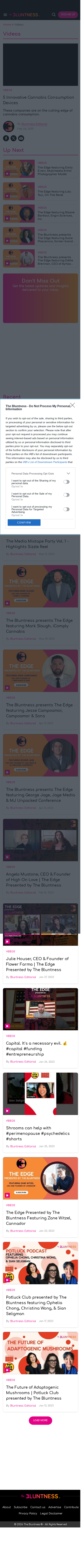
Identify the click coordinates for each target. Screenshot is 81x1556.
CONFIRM (24, 522)
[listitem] (40, 473)
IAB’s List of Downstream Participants (45, 462)
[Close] (73, 406)
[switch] (66, 482)
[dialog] (40, 466)
